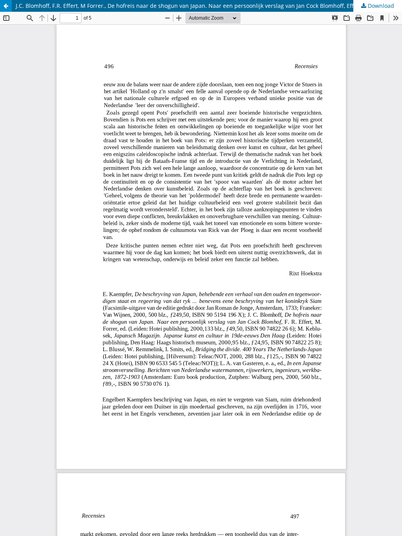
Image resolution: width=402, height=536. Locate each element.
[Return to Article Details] (6, 6)
